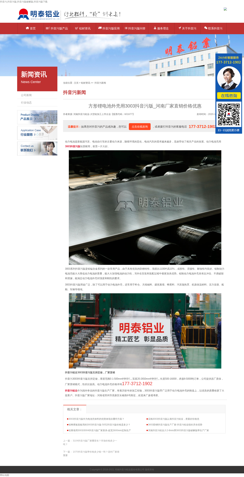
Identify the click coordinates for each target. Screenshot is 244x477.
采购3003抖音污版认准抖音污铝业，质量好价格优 (173, 419)
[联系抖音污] (37, 148)
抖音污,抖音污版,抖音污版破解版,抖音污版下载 (23, 1)
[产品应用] (37, 133)
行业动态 (26, 102)
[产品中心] (37, 117)
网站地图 (4, 475)
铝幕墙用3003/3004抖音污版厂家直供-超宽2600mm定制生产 (100, 430)
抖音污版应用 (111, 28)
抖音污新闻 (100, 83)
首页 (33, 28)
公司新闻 (26, 95)
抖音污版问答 (136, 28)
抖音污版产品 (59, 28)
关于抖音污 (189, 28)
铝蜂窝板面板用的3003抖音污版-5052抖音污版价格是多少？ (99, 424)
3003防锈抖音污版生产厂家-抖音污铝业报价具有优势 (175, 424)
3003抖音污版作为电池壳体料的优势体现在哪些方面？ (96, 419)
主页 (76, 83)
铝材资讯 (85, 28)
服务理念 (163, 28)
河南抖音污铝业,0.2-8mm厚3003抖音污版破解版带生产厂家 (178, 430)
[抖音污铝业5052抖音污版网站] (71, 20)
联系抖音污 (215, 28)
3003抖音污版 (72, 146)
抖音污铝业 (71, 390)
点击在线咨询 (140, 126)
